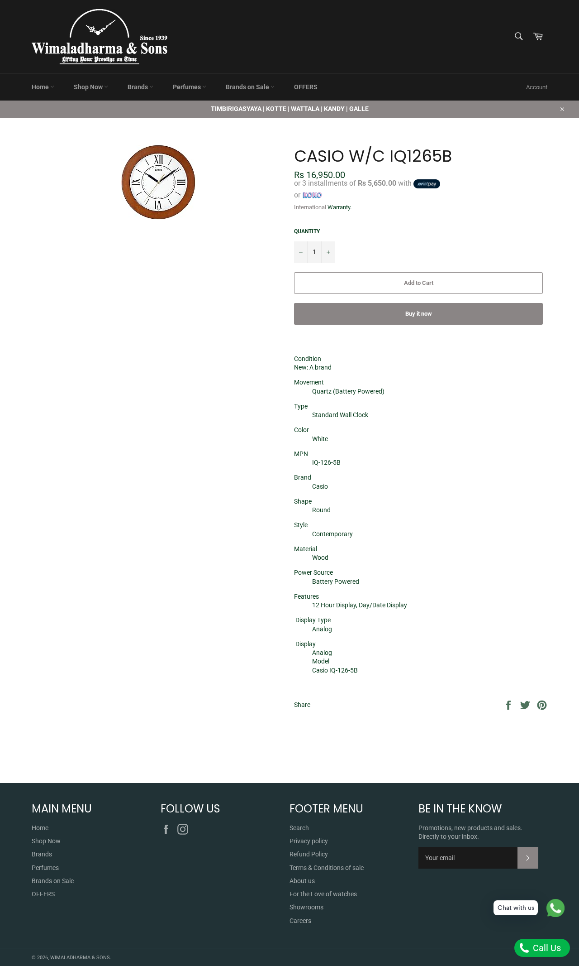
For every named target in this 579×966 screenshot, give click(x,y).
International (310, 207)
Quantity (307, 231)
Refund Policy (309, 854)
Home (41, 87)
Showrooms (306, 907)
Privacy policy (309, 841)
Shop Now (89, 87)
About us (302, 880)
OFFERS (306, 87)
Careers (300, 920)
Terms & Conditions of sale (327, 867)
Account (536, 87)
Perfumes (187, 87)
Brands (138, 87)
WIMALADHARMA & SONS (80, 958)
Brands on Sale (248, 87)
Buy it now (418, 313)
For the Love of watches (323, 894)
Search (299, 827)
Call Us (546, 947)
